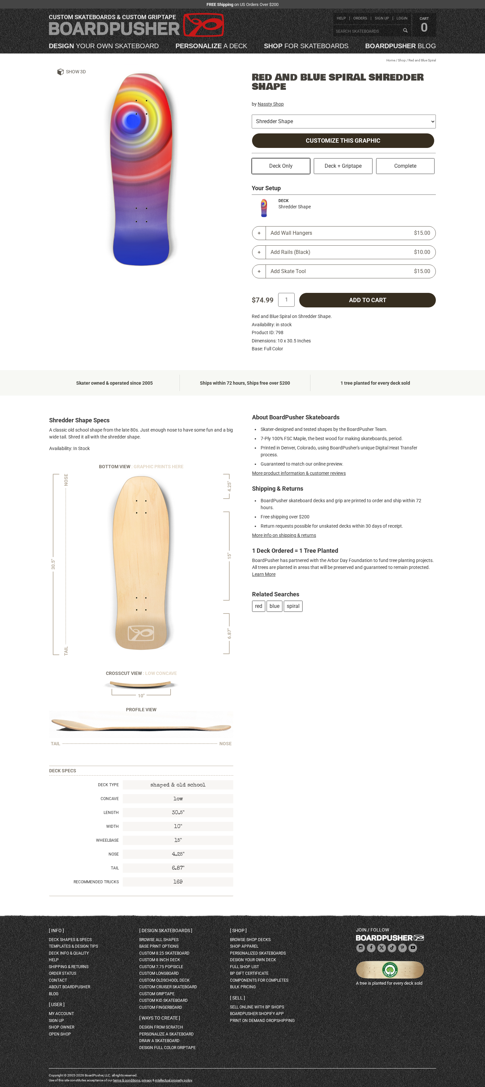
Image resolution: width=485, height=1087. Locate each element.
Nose (114, 854)
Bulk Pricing (243, 987)
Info (56, 930)
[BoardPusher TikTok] (392, 948)
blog (400, 46)
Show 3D (76, 71)
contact (58, 980)
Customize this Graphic (343, 140)
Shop (402, 60)
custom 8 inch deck (159, 960)
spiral (293, 606)
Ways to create (160, 1018)
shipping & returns (68, 966)
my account (61, 1013)
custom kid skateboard (163, 1000)
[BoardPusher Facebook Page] (371, 948)
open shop (60, 1034)
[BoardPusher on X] (381, 948)
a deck (211, 46)
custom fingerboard (160, 1007)
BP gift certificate (249, 973)
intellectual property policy (173, 1080)
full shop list (244, 966)
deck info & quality (69, 953)
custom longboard (159, 973)
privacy (147, 1080)
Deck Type (108, 785)
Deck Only (281, 166)
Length (111, 812)
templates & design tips (73, 946)
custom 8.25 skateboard (164, 953)
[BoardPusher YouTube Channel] (412, 948)
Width (112, 826)
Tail (115, 868)
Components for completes (259, 980)
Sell (237, 997)
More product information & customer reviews (299, 473)
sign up (382, 18)
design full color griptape (167, 1047)
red (258, 606)
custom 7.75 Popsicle (161, 966)
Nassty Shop (271, 104)
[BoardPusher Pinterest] (402, 948)
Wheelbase (107, 840)
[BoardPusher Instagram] (360, 948)
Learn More (263, 574)
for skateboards (306, 46)
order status (62, 973)
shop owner (61, 1027)
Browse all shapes (158, 939)
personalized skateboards (258, 953)
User (56, 1004)
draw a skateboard (159, 1040)
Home (390, 60)
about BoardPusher (69, 987)
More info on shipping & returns (284, 535)
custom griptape (157, 994)
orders (360, 18)
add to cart (367, 300)
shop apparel (244, 946)
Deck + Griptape (343, 166)
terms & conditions (126, 1080)
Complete (405, 166)
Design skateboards (166, 930)
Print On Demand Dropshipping (262, 1020)
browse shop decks (250, 939)
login (402, 18)
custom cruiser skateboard (168, 987)
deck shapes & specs (70, 939)
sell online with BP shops (257, 1007)
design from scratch (161, 1027)
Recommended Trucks (96, 882)
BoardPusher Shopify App (257, 1013)
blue (274, 606)
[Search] (405, 30)
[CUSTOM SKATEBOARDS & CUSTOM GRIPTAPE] (136, 35)
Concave (110, 798)
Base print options (158, 946)
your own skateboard (104, 46)
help (341, 18)
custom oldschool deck (164, 980)
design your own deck (253, 960)
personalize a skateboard (166, 1034)
